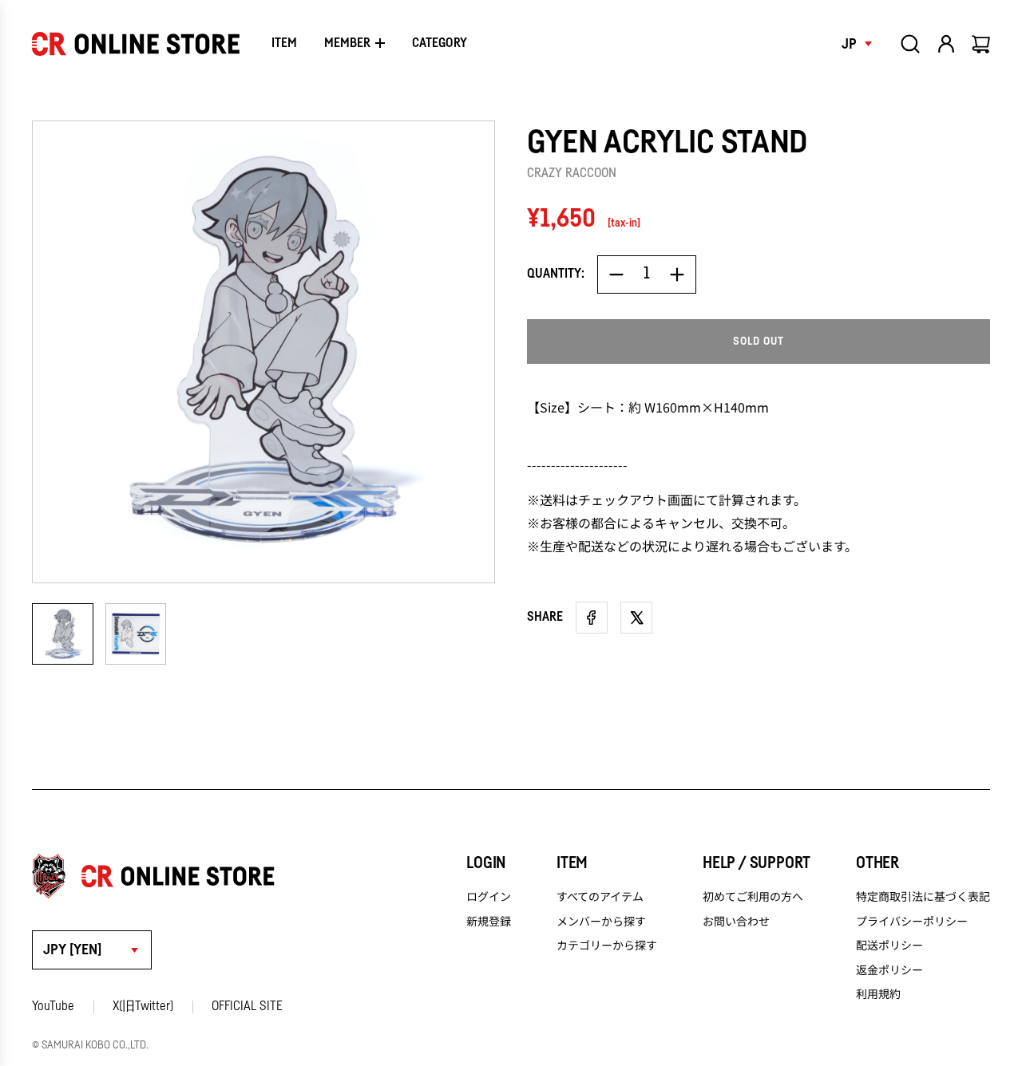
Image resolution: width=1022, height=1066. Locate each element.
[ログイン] (946, 44)
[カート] (982, 43)
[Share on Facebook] (592, 618)
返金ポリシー (889, 969)
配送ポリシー (889, 945)
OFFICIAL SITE (247, 1006)
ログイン (488, 896)
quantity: (555, 273)
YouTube (53, 1006)
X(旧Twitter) (143, 1006)
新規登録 (488, 921)
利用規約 (878, 993)
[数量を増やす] (677, 274)
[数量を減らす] (616, 274)
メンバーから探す (601, 921)
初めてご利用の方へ (753, 896)
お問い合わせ (736, 921)
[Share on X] (636, 618)
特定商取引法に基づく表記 (923, 896)
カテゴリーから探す (607, 945)
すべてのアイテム (600, 896)
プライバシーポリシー (912, 921)
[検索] (910, 43)
